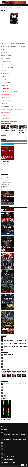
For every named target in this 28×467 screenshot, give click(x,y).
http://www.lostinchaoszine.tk (4, 116)
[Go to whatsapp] (26, 465)
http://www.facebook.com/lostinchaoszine (5, 118)
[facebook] (7, 141)
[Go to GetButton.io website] (26, 466)
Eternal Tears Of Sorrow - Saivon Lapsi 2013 (9, 357)
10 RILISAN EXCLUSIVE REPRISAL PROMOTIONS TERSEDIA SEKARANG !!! (11, 377)
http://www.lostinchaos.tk (3, 115)
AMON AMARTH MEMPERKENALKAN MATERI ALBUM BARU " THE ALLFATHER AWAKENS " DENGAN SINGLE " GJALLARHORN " (15, 341)
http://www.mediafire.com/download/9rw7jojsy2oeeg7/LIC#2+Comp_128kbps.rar (9, 91)
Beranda (1, 7)
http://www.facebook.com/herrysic (6, 112)
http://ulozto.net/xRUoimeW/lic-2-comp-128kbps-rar (6, 94)
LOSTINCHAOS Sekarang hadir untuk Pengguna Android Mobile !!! (5, 130)
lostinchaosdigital (4, 7)
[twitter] (20, 141)
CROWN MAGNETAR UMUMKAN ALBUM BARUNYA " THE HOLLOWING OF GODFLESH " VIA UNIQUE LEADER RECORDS (15, 349)
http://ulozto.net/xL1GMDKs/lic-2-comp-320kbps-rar (6, 97)
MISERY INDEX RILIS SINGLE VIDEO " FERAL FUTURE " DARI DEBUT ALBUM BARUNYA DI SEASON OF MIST (15, 337)
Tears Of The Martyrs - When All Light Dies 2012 (9, 462)
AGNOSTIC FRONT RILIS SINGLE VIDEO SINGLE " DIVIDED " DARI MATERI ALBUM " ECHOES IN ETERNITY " (15, 343)
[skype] (7, 144)
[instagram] (7, 143)
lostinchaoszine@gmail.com (6, 111)
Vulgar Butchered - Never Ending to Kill (8, 459)
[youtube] (20, 143)
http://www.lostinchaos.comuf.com (4, 114)
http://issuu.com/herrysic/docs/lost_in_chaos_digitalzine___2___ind (8, 100)
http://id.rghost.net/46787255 (4, 103)
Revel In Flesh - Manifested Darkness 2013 (8, 354)
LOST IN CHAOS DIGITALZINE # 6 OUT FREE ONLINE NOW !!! (14, 130)
